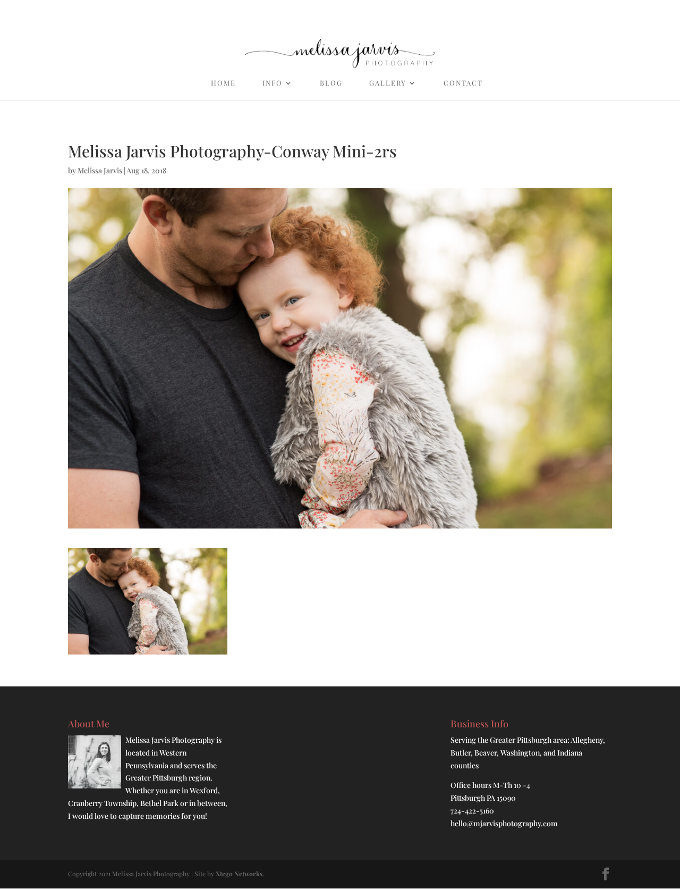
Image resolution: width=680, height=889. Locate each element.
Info (272, 83)
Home (223, 83)
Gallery (387, 83)
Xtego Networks (239, 873)
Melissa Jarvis (100, 170)
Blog (331, 83)
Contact (463, 83)
